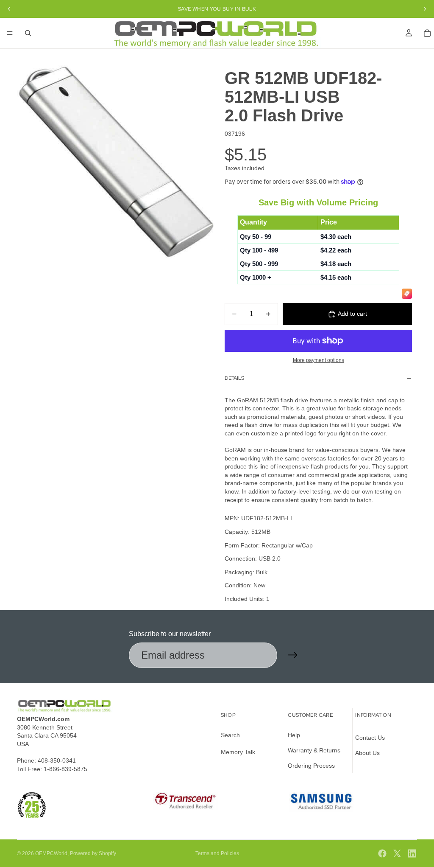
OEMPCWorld (51, 853)
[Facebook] (382, 853)
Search (230, 735)
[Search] (28, 33)
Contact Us (370, 738)
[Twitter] (397, 853)
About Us (367, 752)
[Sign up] (293, 655)
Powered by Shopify (93, 853)
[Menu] (9, 33)
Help (294, 735)
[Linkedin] (412, 853)
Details (234, 378)
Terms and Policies (217, 853)
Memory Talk (238, 752)
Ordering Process (311, 765)
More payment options (318, 360)
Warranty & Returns (314, 750)
